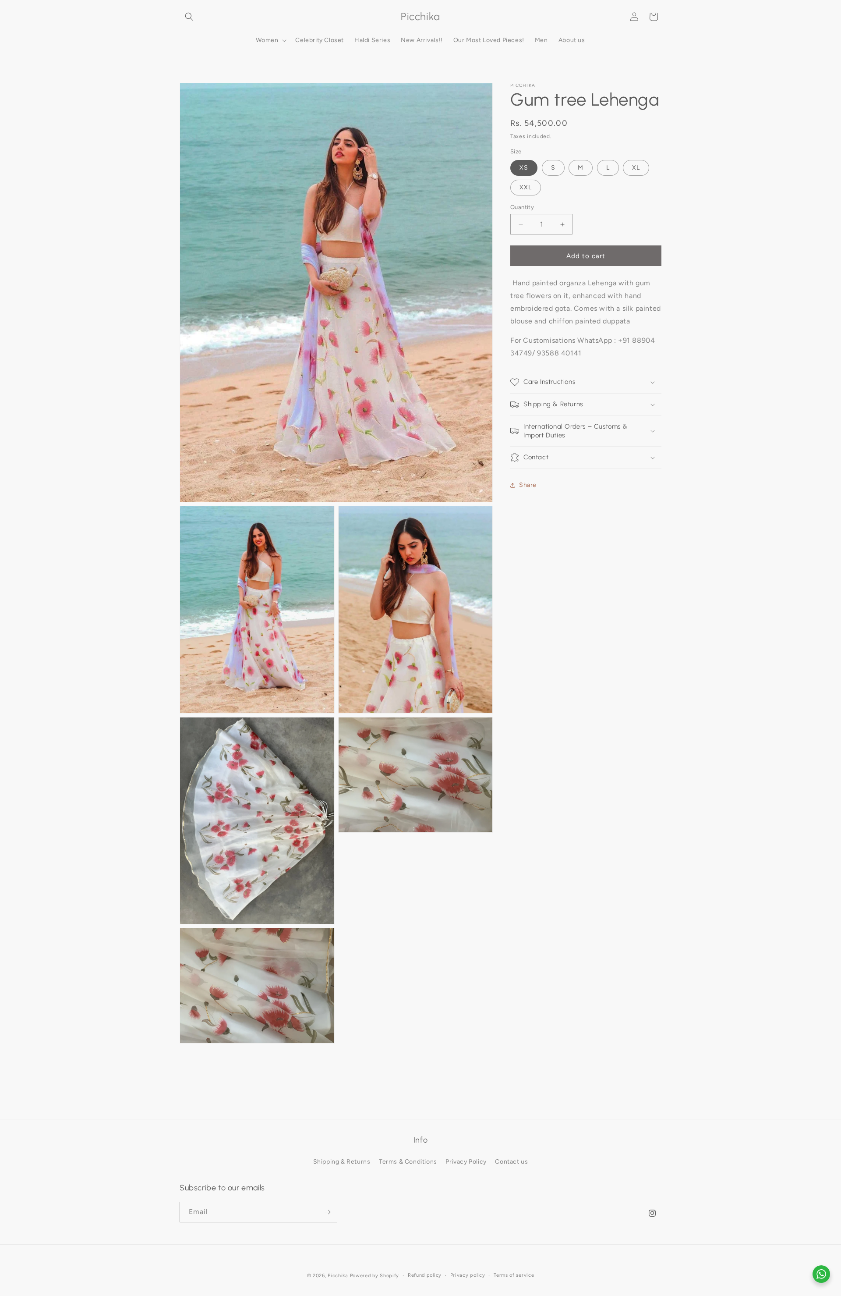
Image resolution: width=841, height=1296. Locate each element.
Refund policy (425, 1275)
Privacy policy (467, 1275)
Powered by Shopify (374, 1275)
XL (636, 167)
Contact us (511, 1162)
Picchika (338, 1275)
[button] (189, 16)
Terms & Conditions (408, 1162)
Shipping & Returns (342, 1162)
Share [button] (528, 485)
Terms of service (514, 1275)
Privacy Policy (465, 1162)
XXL (525, 187)
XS (523, 167)
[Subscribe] (327, 1212)
